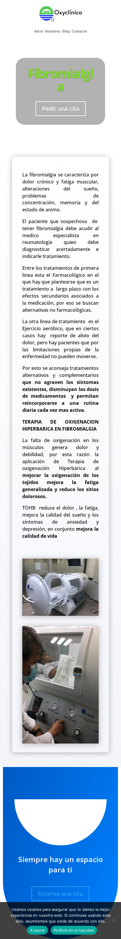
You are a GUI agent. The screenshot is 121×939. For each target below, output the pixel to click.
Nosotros (52, 31)
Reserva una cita (60, 894)
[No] (114, 920)
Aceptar (37, 930)
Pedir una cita (60, 108)
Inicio (38, 31)
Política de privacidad (74, 930)
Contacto (79, 31)
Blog (66, 31)
